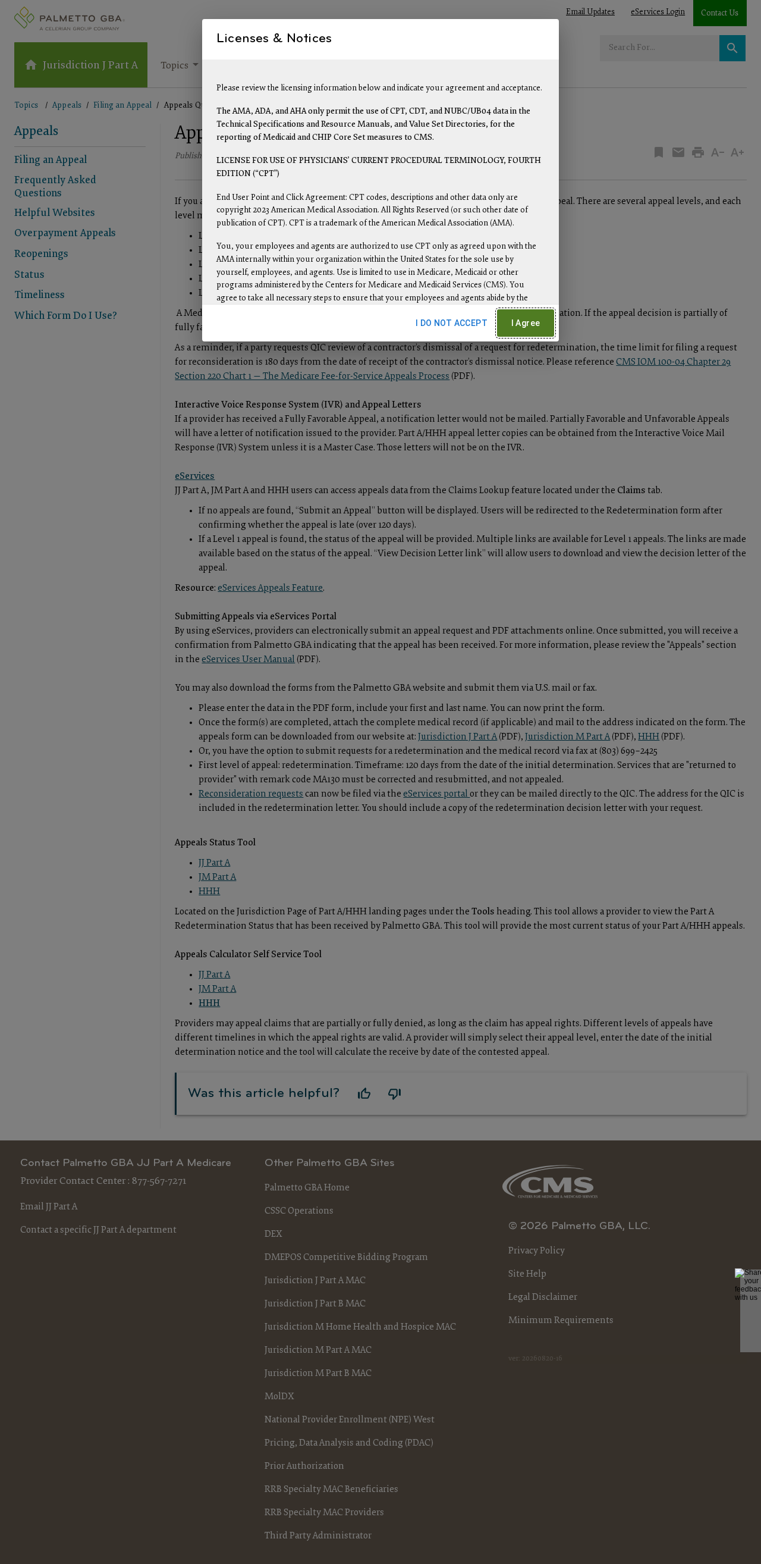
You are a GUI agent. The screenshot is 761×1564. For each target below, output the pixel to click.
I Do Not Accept (452, 323)
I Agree (525, 323)
